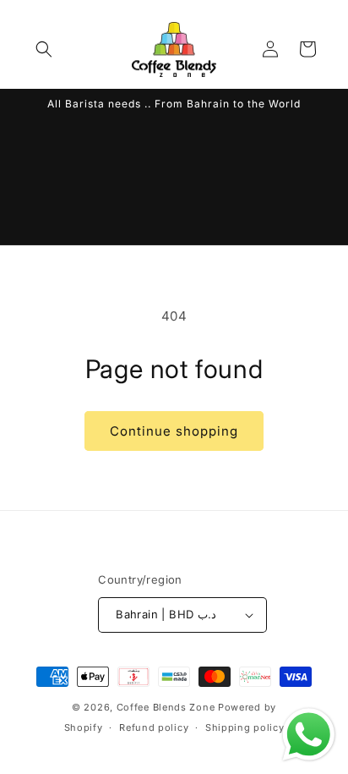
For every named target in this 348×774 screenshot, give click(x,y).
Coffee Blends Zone (166, 707)
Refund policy (153, 727)
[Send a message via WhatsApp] (309, 735)
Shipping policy (245, 727)
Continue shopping (174, 431)
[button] (44, 49)
